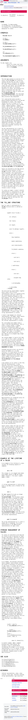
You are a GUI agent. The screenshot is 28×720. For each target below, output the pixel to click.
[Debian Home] (1, 2)
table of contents (17, 690)
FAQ (19, 2)
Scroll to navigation (6, 11)
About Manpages (12, 2)
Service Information (9, 6)
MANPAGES (6, 0)
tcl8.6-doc (11, 7)
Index (5, 2)
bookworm (7, 7)
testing (13, 698)
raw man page (15, 686)
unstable (14, 700)
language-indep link (17, 682)
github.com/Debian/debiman (17, 716)
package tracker (16, 684)
